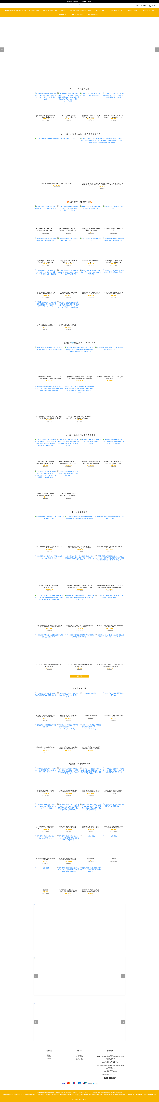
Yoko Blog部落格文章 (148, 10)
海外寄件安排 (79, 1059)
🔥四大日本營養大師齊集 (50, 10)
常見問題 (49, 1056)
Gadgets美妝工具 (132, 10)
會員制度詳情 (62, 14)
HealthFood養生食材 (116, 10)
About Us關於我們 (93, 14)
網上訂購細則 (79, 1056)
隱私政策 (49, 1055)
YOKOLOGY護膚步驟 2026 (77, 14)
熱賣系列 (63, 10)
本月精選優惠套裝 (34, 10)
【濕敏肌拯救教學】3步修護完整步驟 (15, 10)
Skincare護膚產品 (100, 10)
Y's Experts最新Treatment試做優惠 (80, 10)
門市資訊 (49, 1058)
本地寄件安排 (79, 1058)
